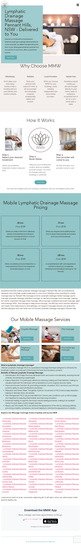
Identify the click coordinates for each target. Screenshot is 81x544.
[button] (78, 5)
